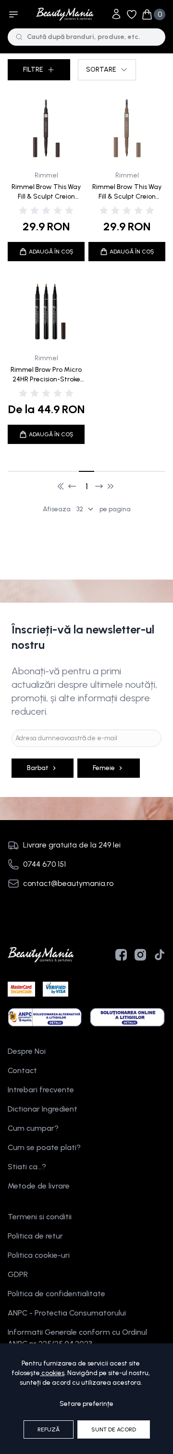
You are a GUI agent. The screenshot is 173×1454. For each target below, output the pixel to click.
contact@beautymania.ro (68, 883)
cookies (52, 1373)
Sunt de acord (113, 1429)
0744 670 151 (44, 864)
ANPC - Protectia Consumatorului (67, 1312)
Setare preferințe (86, 1404)
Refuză (48, 1429)
